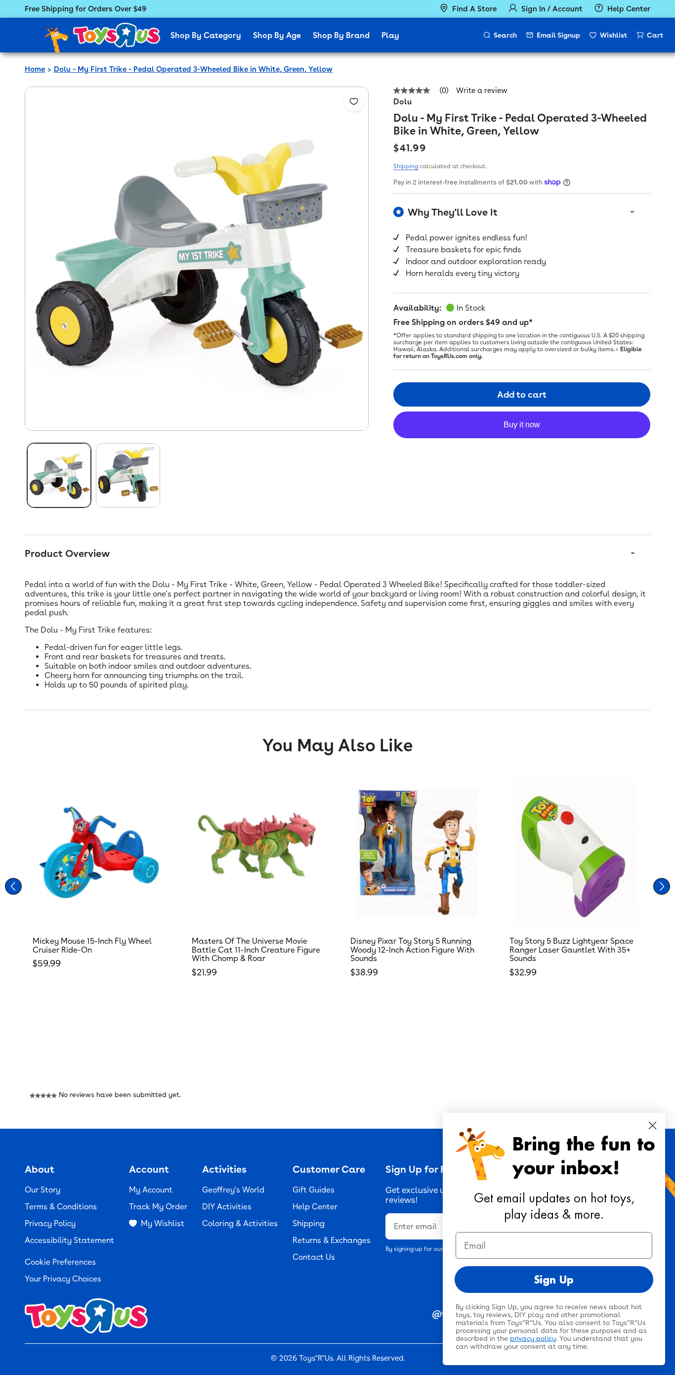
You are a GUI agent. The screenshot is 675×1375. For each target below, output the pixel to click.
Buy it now (522, 424)
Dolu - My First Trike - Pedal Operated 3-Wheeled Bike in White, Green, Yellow (193, 69)
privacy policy (533, 1338)
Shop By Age (277, 35)
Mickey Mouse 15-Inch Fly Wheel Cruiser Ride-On (92, 945)
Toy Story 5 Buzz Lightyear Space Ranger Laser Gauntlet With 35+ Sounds (571, 949)
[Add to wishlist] (354, 101)
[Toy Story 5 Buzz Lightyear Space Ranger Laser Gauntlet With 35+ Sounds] (576, 852)
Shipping (405, 166)
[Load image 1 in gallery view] (59, 475)
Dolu (402, 101)
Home (35, 69)
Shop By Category (205, 35)
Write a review (481, 90)
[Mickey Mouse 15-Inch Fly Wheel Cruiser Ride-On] (99, 852)
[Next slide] (661, 886)
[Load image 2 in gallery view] (128, 475)
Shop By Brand (341, 35)
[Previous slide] (13, 886)
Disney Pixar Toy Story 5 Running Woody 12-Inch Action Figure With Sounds (412, 949)
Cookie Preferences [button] (60, 1262)
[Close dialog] (652, 1125)
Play (390, 35)
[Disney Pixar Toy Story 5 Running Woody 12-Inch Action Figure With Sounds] (417, 852)
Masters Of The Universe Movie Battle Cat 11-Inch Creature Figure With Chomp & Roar (256, 949)
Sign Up (554, 1279)
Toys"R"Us (316, 1358)
